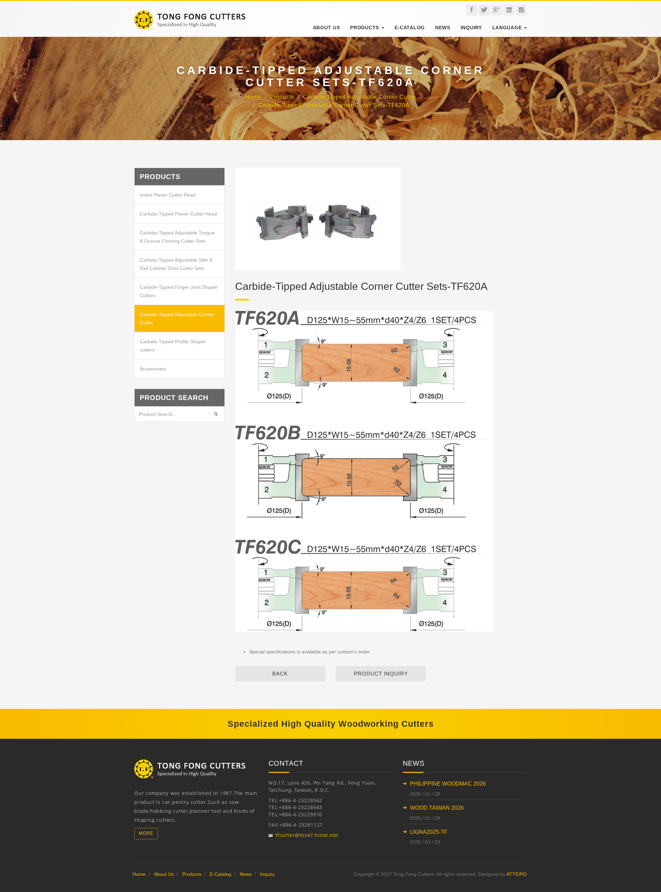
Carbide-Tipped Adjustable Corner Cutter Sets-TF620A (334, 105)
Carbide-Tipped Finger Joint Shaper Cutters (179, 291)
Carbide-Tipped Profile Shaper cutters (173, 346)
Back (280, 673)
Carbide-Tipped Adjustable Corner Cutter (359, 97)
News (442, 27)
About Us (326, 27)
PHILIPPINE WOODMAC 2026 (448, 784)
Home (253, 97)
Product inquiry (381, 673)
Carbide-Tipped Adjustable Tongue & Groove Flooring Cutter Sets (177, 237)
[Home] (190, 13)
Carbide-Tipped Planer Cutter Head (178, 214)
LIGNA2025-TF (429, 832)
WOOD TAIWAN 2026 (437, 808)
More (146, 833)
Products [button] (365, 27)
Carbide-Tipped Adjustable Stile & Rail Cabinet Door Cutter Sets (176, 264)
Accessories (153, 368)
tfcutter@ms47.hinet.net (306, 835)
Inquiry (471, 27)
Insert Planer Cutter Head (168, 195)
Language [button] (507, 27)
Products (282, 97)
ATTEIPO (516, 874)
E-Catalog (410, 27)
